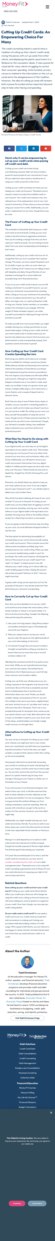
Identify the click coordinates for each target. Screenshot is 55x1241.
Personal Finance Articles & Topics (15, 134)
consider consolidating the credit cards (21, 862)
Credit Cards (35, 134)
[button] (9, 148)
